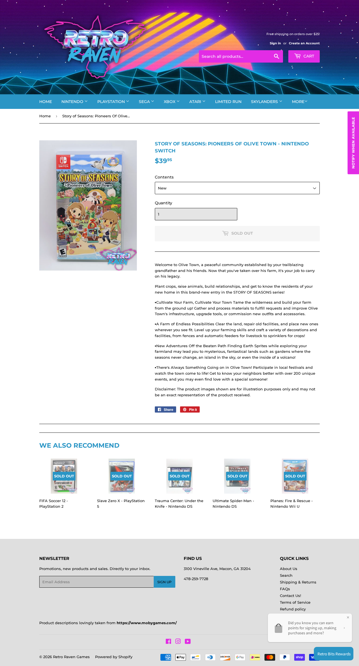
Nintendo (72, 101)
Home (45, 101)
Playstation (111, 101)
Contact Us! (290, 595)
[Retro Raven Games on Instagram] (178, 642)
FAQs (285, 589)
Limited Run (228, 101)
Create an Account (304, 43)
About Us (288, 568)
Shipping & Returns (298, 582)
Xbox (170, 101)
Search (286, 575)
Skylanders (265, 101)
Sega (145, 101)
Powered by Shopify (113, 656)
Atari (195, 101)
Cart (308, 56)
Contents (164, 177)
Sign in (275, 43)
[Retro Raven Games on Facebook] (168, 642)
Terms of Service (295, 602)
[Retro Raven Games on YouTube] (188, 642)
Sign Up (164, 582)
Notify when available (353, 143)
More (298, 101)
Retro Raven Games (71, 656)
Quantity (163, 202)
